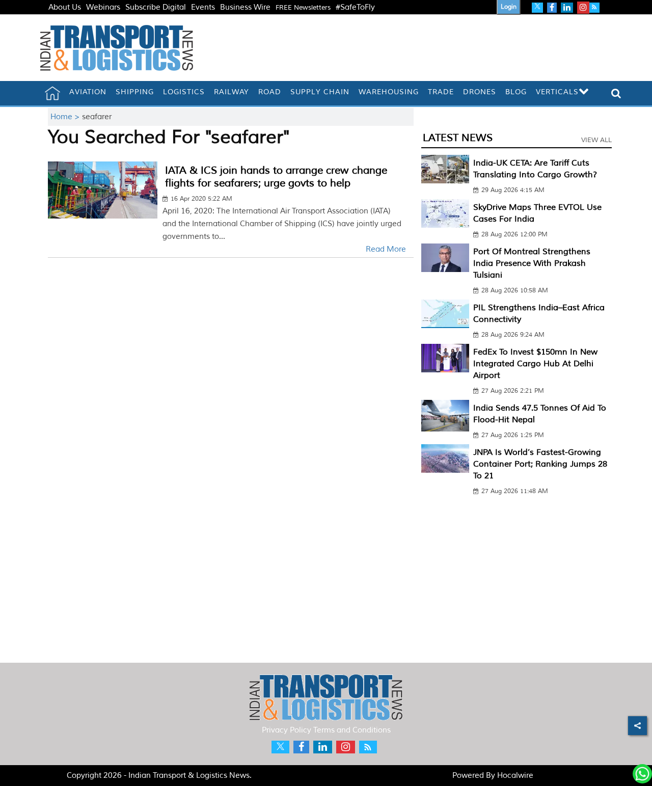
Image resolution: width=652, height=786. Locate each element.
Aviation (87, 92)
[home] (52, 93)
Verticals (557, 92)
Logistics (184, 92)
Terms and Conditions (352, 730)
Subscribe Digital (155, 7)
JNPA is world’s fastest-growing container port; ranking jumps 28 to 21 (540, 464)
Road (269, 92)
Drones (479, 92)
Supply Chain (319, 92)
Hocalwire (515, 775)
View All (596, 140)
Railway (231, 92)
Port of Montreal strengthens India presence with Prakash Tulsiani (531, 263)
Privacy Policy (286, 730)
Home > (66, 117)
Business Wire (245, 7)
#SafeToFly (355, 7)
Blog (516, 92)
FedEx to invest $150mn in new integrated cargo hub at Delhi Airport (535, 364)
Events (203, 7)
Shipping (135, 92)
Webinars (103, 7)
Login (509, 7)
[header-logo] (116, 47)
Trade (441, 92)
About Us (64, 7)
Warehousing (389, 92)
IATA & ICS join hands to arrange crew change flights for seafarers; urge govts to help (276, 176)
